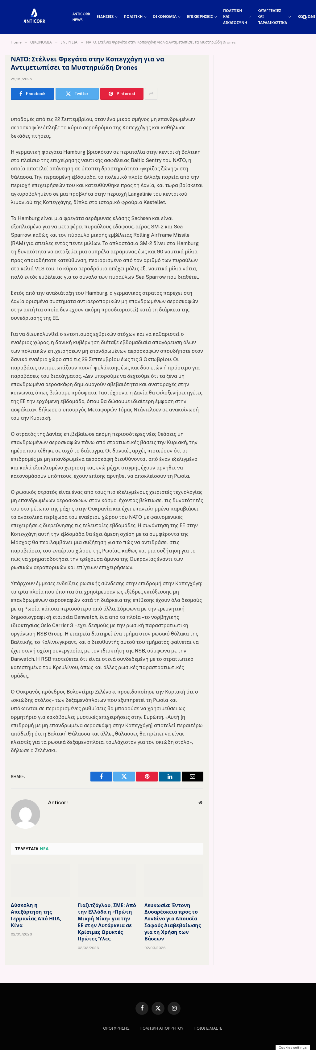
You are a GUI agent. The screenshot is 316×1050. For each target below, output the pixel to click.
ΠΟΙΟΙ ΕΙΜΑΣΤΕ (207, 1028)
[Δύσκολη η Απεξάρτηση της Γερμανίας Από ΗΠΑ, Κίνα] (40, 880)
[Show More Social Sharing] (151, 94)
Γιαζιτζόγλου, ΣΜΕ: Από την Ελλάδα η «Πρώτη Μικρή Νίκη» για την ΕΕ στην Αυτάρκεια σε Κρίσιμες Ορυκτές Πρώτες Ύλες (107, 922)
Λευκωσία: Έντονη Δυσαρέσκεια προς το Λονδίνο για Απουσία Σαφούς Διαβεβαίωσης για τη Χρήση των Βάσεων (172, 922)
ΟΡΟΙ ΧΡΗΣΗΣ (116, 1028)
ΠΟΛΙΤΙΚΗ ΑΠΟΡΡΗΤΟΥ (161, 1028)
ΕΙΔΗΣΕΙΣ (105, 17)
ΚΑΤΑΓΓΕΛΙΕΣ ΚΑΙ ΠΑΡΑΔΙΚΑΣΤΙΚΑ (272, 17)
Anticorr (58, 802)
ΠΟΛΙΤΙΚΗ (133, 17)
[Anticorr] (34, 17)
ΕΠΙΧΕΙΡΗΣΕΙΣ (200, 17)
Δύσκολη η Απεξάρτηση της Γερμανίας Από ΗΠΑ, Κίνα (36, 915)
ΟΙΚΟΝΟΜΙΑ (165, 17)
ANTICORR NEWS (81, 17)
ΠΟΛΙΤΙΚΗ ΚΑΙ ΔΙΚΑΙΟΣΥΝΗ (235, 17)
